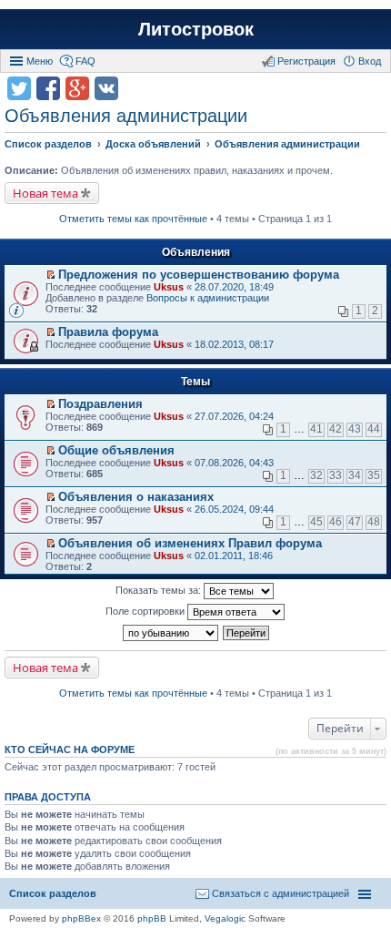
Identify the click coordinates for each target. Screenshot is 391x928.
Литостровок (196, 29)
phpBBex (81, 918)
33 (335, 475)
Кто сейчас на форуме (70, 749)
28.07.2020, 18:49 (234, 286)
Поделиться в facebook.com (48, 88)
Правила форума (108, 332)
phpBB (151, 918)
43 (354, 429)
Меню (39, 61)
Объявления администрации (126, 116)
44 (373, 429)
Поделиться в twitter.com (19, 88)
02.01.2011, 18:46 (234, 555)
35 (373, 475)
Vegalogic (225, 918)
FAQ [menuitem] (85, 61)
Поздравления (100, 404)
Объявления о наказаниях (136, 497)
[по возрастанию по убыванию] (171, 633)
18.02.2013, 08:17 (234, 344)
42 (335, 429)
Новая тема (45, 193)
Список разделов (52, 893)
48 (373, 521)
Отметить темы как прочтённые (133, 218)
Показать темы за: (159, 590)
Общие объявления (116, 450)
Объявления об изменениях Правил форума (190, 543)
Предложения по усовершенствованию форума (198, 274)
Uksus (169, 286)
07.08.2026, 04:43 (234, 462)
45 (316, 521)
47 (354, 521)
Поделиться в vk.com (106, 88)
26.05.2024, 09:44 (234, 509)
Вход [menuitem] (369, 61)
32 (316, 475)
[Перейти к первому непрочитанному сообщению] (50, 275)
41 (316, 429)
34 (354, 475)
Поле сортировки (146, 611)
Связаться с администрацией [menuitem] (280, 893)
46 (335, 521)
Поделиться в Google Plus (77, 88)
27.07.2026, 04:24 (234, 416)
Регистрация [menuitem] (306, 61)
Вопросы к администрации (207, 297)
